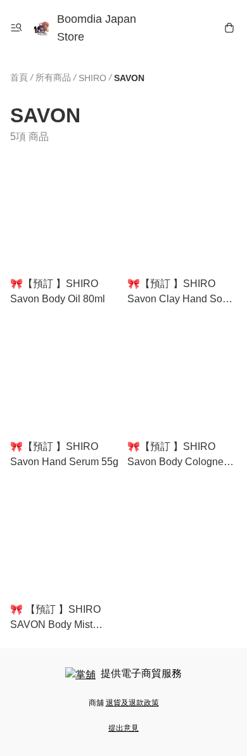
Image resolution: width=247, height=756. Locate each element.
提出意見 (123, 728)
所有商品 (53, 77)
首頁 (19, 77)
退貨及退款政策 (132, 702)
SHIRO (92, 78)
